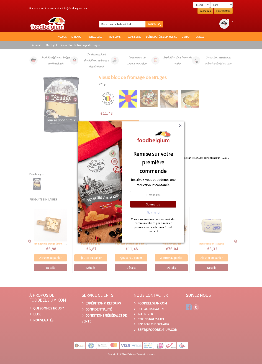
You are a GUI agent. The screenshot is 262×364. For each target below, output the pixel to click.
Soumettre (153, 204)
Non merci (153, 212)
